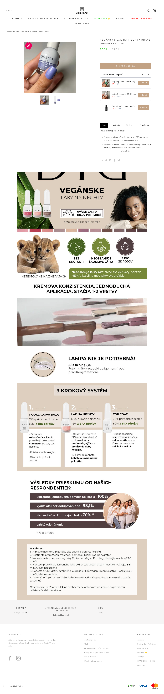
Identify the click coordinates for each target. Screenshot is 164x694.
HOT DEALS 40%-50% (141, 19)
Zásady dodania (90, 657)
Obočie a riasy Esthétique (43, 19)
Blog (100, 612)
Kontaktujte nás (90, 640)
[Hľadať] (148, 10)
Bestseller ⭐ (102, 19)
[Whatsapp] (110, 160)
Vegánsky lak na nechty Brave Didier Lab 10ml (35, 31)
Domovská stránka (13, 31)
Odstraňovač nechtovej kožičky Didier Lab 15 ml (124, 106)
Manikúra (17, 19)
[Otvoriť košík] (155, 10)
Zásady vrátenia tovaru (93, 661)
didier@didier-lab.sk (21, 612)
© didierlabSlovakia (13, 686)
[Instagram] (18, 658)
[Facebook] (114, 160)
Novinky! (121, 19)
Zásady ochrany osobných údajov (96, 653)
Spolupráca (82, 23)
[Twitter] (118, 160)
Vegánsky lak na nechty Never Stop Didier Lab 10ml (124, 94)
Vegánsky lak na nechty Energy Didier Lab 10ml (124, 82)
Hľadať (86, 644)
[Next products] (148, 74)
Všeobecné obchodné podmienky (96, 648)
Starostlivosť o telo (144, 648)
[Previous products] (143, 74)
